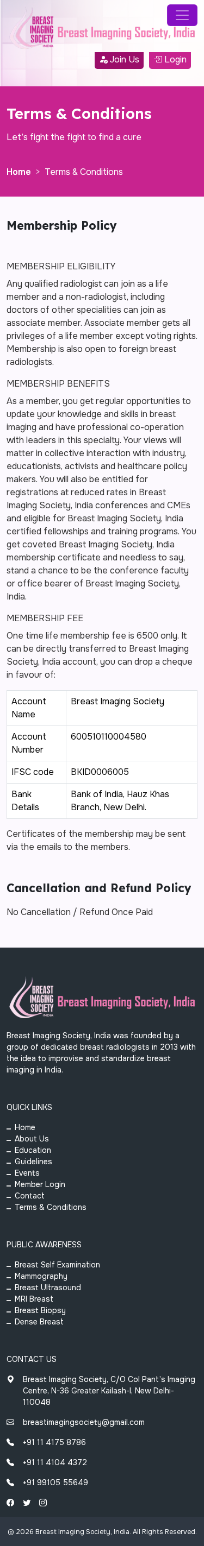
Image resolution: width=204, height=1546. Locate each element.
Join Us (123, 59)
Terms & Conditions (50, 1207)
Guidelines (33, 1161)
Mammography (41, 1276)
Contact (30, 1196)
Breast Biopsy (40, 1310)
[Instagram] (43, 1503)
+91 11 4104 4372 (55, 1462)
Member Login (40, 1184)
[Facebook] (10, 1503)
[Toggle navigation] (182, 15)
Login (174, 59)
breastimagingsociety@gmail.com (84, 1422)
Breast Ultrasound (48, 1287)
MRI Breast (34, 1299)
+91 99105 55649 (55, 1482)
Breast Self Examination (57, 1265)
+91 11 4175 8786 (54, 1442)
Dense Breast (39, 1322)
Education (33, 1150)
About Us (32, 1139)
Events (27, 1173)
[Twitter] (26, 1503)
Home (19, 172)
